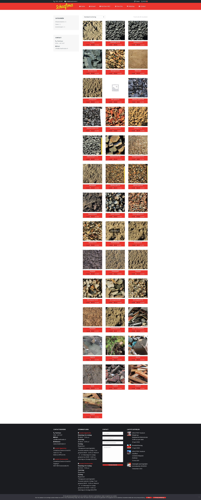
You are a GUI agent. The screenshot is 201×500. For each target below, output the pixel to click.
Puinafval (115, 386)
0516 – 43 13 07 (59, 43)
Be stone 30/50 (92, 71)
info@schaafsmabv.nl (71, 1)
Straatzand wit (138, 242)
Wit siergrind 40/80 (115, 300)
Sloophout (138, 386)
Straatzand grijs (115, 242)
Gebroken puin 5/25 (115, 128)
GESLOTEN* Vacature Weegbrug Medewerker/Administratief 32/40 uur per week (140, 436)
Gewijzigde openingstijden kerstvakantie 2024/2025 (140, 465)
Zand (56, 24)
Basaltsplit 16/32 (115, 42)
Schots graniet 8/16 (138, 214)
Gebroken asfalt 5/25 (92, 128)
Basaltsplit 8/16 (138, 42)
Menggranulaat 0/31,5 (138, 156)
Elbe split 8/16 (115, 99)
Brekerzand (138, 71)
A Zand (92, 42)
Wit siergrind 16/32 (92, 300)
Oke (149, 497)
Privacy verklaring (159, 497)
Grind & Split (59, 27)
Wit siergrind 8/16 (138, 300)
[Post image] (129, 434)
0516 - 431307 (59, 1)
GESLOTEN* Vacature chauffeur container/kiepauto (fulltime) (138, 455)
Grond (92, 386)
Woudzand (92, 328)
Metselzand (92, 185)
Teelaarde (92, 271)
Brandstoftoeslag (137, 445)
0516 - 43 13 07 (57, 435)
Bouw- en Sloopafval (138, 328)
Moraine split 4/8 (138, 185)
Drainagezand (92, 99)
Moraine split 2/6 (115, 185)
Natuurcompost (92, 214)
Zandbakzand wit (115, 328)
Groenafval (115, 357)
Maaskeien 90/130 (115, 156)
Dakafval (92, 357)
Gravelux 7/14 (138, 128)
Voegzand (138, 271)
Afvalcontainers (60, 22)
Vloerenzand (115, 271)
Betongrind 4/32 (115, 71)
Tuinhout (92, 414)
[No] (199, 497)
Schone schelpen (115, 214)
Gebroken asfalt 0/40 (138, 99)
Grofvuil (138, 357)
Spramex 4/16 (92, 242)
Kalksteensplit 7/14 (92, 156)
